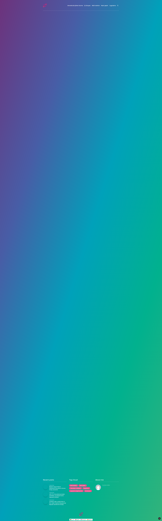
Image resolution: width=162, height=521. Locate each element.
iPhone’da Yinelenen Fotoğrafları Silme (55, 167)
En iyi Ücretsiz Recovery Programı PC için (55, 436)
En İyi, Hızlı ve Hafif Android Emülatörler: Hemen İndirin (81, 267)
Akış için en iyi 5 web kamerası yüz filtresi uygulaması (55, 69)
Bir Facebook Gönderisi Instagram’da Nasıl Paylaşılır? (107, 111)
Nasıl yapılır (104, 5)
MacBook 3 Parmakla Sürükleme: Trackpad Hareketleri (81, 69)
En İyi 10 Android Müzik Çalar (107, 167)
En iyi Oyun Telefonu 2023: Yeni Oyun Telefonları (55, 266)
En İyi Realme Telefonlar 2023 (81, 167)
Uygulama (112, 5)
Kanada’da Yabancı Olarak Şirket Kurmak (55, 411)
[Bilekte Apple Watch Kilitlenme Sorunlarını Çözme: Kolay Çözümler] (45, 486)
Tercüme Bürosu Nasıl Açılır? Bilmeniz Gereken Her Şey (81, 357)
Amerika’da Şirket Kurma (75, 5)
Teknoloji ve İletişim (107, 18)
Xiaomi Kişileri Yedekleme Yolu (55, 215)
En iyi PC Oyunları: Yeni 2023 (81, 215)
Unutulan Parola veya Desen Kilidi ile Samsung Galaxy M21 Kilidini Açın (107, 436)
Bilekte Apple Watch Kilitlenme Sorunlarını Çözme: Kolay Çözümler (107, 39)
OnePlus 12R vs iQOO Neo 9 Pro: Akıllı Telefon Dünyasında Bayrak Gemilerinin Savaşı (54, 40)
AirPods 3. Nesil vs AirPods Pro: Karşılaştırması (107, 309)
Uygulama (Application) (81, 18)
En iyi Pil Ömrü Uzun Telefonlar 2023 (107, 398)
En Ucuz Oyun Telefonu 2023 (55, 123)
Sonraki (87, 474)
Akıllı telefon (96, 5)
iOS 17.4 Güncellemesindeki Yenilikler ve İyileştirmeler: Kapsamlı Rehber (81, 40)
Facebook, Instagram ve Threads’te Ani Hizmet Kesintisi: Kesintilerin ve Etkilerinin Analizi (107, 83)
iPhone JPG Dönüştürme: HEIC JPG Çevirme (107, 215)
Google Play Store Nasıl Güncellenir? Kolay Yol (107, 266)
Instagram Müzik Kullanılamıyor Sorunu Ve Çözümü (81, 450)
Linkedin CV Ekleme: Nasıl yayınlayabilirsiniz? (81, 309)
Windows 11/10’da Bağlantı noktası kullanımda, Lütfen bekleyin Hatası (81, 124)
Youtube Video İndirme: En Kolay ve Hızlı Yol (54, 309)
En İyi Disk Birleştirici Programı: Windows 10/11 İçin (107, 357)
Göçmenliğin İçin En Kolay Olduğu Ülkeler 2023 (81, 411)
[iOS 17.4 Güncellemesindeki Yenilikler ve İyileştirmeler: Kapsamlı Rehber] (45, 494)
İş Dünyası (87, 5)
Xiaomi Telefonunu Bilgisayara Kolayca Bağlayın (54, 357)
